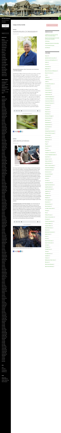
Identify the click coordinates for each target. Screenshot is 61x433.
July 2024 (3, 101)
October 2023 (4, 114)
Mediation (47, 197)
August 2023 (4, 117)
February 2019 (4, 183)
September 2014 (4, 259)
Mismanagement (48, 199)
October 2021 (4, 146)
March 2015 (4, 250)
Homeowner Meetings (49, 167)
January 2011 (4, 302)
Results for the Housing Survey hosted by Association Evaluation (52, 38)
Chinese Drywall (48, 79)
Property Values (48, 225)
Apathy (46, 62)
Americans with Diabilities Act (50, 60)
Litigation (47, 193)
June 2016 (3, 229)
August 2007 (4, 355)
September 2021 (4, 147)
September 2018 (4, 190)
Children (46, 77)
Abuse (46, 55)
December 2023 (4, 111)
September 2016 (4, 225)
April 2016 (3, 232)
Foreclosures (47, 146)
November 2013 (4, 273)
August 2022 (4, 133)
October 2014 (4, 258)
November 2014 (4, 256)
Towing (46, 251)
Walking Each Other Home (50, 260)
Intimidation (47, 176)
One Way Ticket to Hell (49, 208)
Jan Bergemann (21, 141)
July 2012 (3, 292)
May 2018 (3, 196)
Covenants (47, 109)
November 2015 (4, 239)
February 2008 (4, 346)
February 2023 (4, 124)
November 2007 (4, 351)
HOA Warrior (47, 47)
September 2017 (4, 207)
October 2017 (4, 206)
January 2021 (4, 159)
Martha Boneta (4, 47)
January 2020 (4, 169)
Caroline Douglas (4, 59)
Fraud (46, 148)
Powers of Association (49, 217)
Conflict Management (49, 96)
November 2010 (4, 303)
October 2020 (4, 162)
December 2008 (4, 332)
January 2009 (4, 331)
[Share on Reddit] (17, 131)
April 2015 (3, 249)
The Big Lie (47, 247)
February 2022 (4, 140)
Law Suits (47, 180)
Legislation (47, 191)
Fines (46, 141)
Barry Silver (3, 67)
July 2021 (3, 150)
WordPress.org (4, 371)
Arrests (46, 64)
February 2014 (4, 269)
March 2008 (4, 345)
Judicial (46, 178)
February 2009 (4, 329)
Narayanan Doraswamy (25, 31)
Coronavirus (47, 105)
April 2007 (3, 361)
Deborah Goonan (4, 86)
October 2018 (4, 189)
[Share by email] (22, 131)
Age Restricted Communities (50, 57)
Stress (46, 236)
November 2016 (4, 222)
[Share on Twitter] (15, 131)
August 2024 (4, 100)
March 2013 (4, 285)
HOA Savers (47, 41)
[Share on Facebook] (13, 131)
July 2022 (3, 134)
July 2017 (3, 210)
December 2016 (4, 220)
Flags (46, 143)
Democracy (47, 111)
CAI (46, 75)
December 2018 (4, 186)
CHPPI (46, 81)
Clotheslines (47, 88)
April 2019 (3, 180)
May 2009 (3, 325)
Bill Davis (3, 39)
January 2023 (4, 126)
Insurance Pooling (48, 174)
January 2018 (4, 202)
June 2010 (3, 308)
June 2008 (3, 341)
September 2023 (4, 116)
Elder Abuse (47, 120)
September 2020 (4, 163)
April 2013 (3, 283)
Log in (3, 367)
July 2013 (3, 279)
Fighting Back (47, 139)
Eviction (46, 128)
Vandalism (47, 255)
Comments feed (4, 370)
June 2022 (3, 136)
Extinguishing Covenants (49, 131)
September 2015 (4, 242)
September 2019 (4, 173)
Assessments (47, 66)
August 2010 (4, 306)
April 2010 (3, 311)
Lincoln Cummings (5, 64)
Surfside (14, 29)
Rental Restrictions (48, 227)
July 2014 (3, 262)
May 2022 (3, 137)
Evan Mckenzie (48, 126)
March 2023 (4, 123)
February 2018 (4, 200)
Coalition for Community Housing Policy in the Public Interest (51, 35)
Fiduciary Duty (48, 137)
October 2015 (4, 240)
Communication (48, 90)
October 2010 (4, 305)
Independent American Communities (52, 43)
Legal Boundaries (48, 186)
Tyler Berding (4, 72)
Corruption (47, 107)
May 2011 (3, 301)
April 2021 (3, 154)
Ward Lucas (3, 49)
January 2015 (4, 253)
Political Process (48, 214)
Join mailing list (5, 26)
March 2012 (4, 296)
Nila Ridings (3, 57)
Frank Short (3, 54)
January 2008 (4, 348)
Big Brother (47, 68)
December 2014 (4, 255)
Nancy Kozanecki (4, 69)
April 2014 (3, 266)
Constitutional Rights (49, 98)
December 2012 (4, 288)
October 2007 (4, 352)
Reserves (46, 229)
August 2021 (4, 149)
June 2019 (3, 177)
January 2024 (4, 110)
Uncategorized (47, 253)
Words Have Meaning (49, 264)
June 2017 (3, 212)
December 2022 (4, 127)
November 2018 (4, 187)
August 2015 (4, 243)
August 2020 (4, 164)
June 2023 (3, 119)
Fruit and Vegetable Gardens (50, 154)
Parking (46, 210)
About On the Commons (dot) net (34, 18)
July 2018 (3, 193)
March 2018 (4, 199)
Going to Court (48, 158)
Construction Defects (49, 100)
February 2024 (4, 109)
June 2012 (3, 293)
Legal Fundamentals (48, 189)
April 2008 (3, 344)
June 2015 (3, 246)
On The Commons (6, 18)
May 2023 (3, 120)
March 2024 (4, 107)
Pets (46, 212)
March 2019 (4, 182)
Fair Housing (47, 135)
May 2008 (3, 342)
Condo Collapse (48, 92)
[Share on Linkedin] (20, 131)
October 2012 (4, 289)
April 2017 (3, 215)
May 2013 (3, 282)
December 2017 (4, 203)
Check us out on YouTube (52, 25)
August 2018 (4, 192)
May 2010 (3, 309)
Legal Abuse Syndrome (49, 184)
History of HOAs (48, 161)
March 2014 (4, 268)
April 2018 (3, 197)
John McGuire (4, 44)
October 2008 (4, 335)
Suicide (46, 238)
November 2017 (4, 205)
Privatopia (47, 219)
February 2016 (4, 235)
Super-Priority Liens (49, 242)
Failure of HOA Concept (49, 133)
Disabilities (47, 113)
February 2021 (4, 157)
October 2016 (4, 223)
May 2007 (3, 359)
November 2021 (4, 144)
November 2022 (4, 129)
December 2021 (4, 143)
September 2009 (4, 319)
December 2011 (4, 298)
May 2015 (3, 248)
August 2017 (4, 209)
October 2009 (4, 318)
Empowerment (48, 124)
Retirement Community (49, 232)
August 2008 (4, 338)
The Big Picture (48, 249)
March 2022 (4, 139)
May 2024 (3, 104)
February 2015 (4, 252)
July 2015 (3, 245)
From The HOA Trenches (49, 45)
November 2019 (4, 170)
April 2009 (3, 326)
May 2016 (3, 230)
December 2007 (4, 349)
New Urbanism (48, 206)
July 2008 (3, 339)
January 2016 (4, 236)
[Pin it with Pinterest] (19, 131)
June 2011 (3, 299)
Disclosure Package (48, 115)
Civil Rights (47, 85)
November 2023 (4, 113)
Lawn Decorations (48, 182)
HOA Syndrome (48, 163)
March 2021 (4, 156)
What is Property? (54, 18)
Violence (46, 257)
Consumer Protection (49, 103)
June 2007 (3, 358)
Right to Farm (47, 234)
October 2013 (4, 275)
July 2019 (3, 176)
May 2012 (3, 295)
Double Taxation (48, 118)
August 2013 (4, 278)
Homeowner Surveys (49, 169)
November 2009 (4, 316)
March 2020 (4, 166)
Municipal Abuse (48, 204)
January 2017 (4, 219)
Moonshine (47, 201)
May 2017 (3, 213)
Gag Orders (47, 156)
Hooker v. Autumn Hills (46, 18)
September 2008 (4, 336)
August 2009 (4, 321)
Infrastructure (47, 171)
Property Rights (48, 223)
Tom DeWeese (4, 62)
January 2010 (4, 315)
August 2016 (4, 226)
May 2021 (3, 153)
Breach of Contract (48, 73)
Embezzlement (47, 122)
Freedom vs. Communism (50, 152)
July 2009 (3, 322)
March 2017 (4, 216)
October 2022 (4, 130)
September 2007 (4, 354)
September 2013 (4, 276)
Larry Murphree (4, 42)
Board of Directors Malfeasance (51, 70)
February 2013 (4, 286)
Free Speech (47, 150)
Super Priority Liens (48, 240)
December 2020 (4, 160)
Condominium (47, 94)
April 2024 (3, 106)
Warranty (47, 262)
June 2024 (3, 103)
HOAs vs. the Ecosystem (49, 165)
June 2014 (3, 263)
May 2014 (3, 265)
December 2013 (4, 272)
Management (47, 195)
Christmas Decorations (49, 83)
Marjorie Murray (4, 87)
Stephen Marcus (4, 74)
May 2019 (3, 179)
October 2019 (4, 172)
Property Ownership (49, 221)
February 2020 (4, 167)
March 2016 (4, 233)
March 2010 (4, 312)
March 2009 (4, 328)
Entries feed (3, 368)
